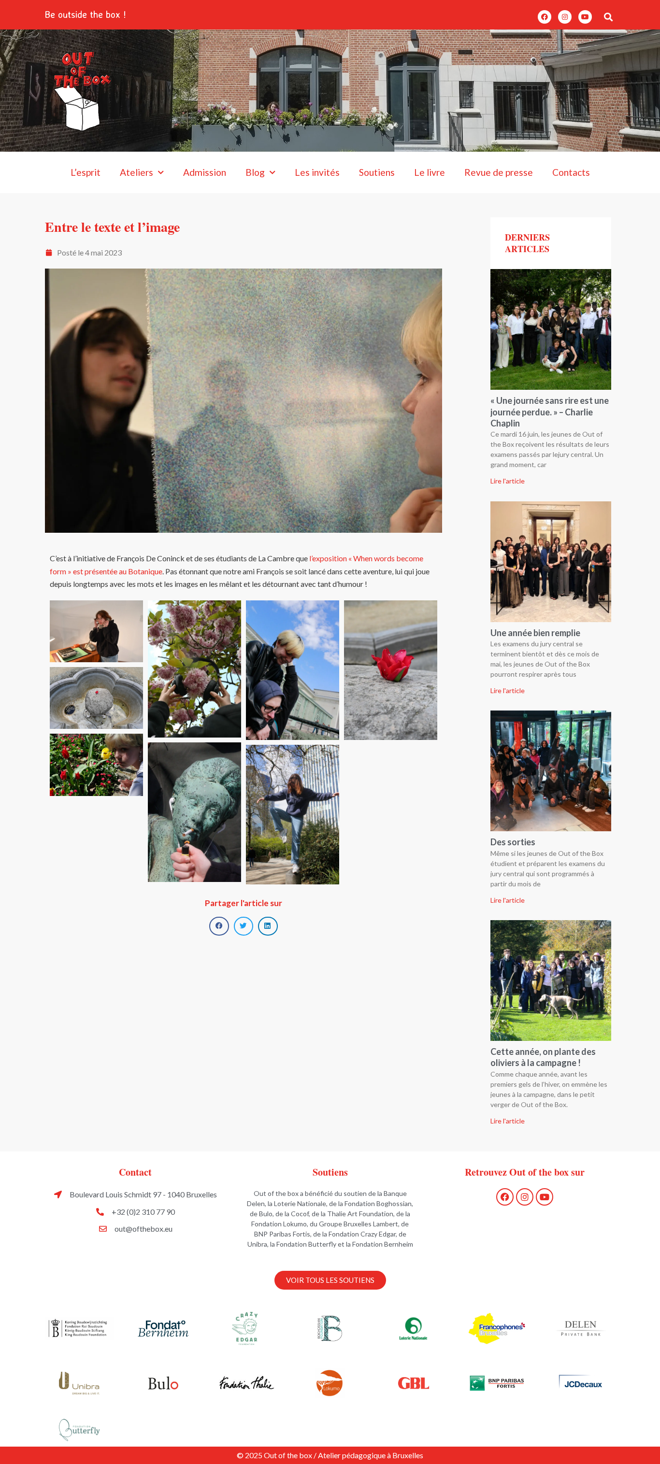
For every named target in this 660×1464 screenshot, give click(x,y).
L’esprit (85, 172)
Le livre (429, 172)
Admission (204, 172)
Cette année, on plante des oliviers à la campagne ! (543, 1057)
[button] (608, 17)
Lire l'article (507, 481)
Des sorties (512, 842)
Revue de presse (498, 172)
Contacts (571, 172)
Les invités (317, 172)
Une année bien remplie (535, 632)
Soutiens (377, 172)
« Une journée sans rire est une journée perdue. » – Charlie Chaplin (549, 411)
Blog (255, 172)
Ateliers (136, 172)
